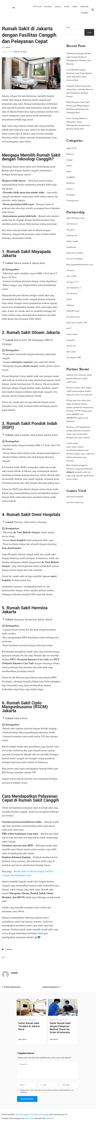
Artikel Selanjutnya (50, 987)
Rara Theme (29, 1118)
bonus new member (74, 252)
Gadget (58, 6)
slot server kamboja (74, 258)
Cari (68, 27)
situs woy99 (71, 276)
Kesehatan (9, 949)
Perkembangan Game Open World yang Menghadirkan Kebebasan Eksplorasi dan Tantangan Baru (78, 107)
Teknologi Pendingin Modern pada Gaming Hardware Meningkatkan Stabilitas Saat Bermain (78, 58)
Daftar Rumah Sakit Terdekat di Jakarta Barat (29, 1026)
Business (48, 6)
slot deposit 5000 (73, 357)
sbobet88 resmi (72, 310)
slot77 (69, 328)
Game (74, 6)
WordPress (50, 1118)
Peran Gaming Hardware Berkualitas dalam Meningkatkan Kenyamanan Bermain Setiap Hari (78, 123)
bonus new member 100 (76, 322)
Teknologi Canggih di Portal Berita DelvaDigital (32, 1114)
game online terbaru (74, 446)
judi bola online (80, 400)
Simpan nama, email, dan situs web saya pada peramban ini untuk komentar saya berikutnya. (47, 1091)
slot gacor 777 (72, 281)
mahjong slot (71, 235)
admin (8, 47)
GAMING (70, 177)
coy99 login (71, 381)
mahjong (70, 305)
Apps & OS (37, 6)
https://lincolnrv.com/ (75, 217)
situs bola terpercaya (75, 502)
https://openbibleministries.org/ (79, 264)
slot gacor (70, 229)
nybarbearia (71, 247)
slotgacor (70, 471)
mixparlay (70, 339)
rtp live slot (71, 345)
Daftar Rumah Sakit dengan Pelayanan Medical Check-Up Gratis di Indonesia (60, 1028)
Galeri (67, 6)
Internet (85, 13)
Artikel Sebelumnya (12, 987)
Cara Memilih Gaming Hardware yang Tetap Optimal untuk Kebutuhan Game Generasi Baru (79, 74)
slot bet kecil (71, 223)
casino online (72, 334)
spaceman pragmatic (75, 496)
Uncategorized (72, 200)
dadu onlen (71, 351)
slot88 (69, 299)
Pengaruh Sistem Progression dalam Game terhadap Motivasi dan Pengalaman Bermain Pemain (79, 91)
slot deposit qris (73, 316)
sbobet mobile (72, 241)
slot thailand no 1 (73, 287)
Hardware (84, 6)
